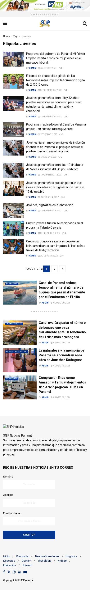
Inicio (6, 556)
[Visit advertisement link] (45, 5)
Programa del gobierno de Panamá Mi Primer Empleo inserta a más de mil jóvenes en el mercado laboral (55, 58)
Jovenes (26, 36)
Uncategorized (14, 324)
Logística (71, 556)
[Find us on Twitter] (9, 572)
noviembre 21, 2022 (51, 175)
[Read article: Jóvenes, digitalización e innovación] (13, 210)
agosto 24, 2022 (49, 256)
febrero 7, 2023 (48, 134)
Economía (22, 556)
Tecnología (44, 560)
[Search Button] (85, 23)
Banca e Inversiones (47, 556)
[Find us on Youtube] (25, 572)
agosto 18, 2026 (61, 397)
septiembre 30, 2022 (51, 210)
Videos (62, 560)
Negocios (9, 560)
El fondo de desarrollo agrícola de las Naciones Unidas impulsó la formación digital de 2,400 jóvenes (55, 80)
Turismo (27, 565)
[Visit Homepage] (44, 23)
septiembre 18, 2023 (51, 116)
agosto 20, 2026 (61, 303)
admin (32, 68)
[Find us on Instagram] (14, 572)
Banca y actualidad (16, 351)
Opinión (26, 560)
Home (6, 36)
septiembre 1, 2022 (50, 233)
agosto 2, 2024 (48, 68)
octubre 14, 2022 (49, 197)
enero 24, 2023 (48, 157)
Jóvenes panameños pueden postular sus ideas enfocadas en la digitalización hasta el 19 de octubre (55, 187)
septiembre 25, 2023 (51, 90)
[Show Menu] (5, 23)
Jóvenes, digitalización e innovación (49, 205)
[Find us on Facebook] (4, 572)
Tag (15, 36)
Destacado (12, 284)
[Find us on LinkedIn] (19, 572)
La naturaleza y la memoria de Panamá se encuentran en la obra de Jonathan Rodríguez (61, 355)
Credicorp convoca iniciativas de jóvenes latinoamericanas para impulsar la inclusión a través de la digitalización (55, 245)
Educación (9, 565)
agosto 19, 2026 (61, 366)
